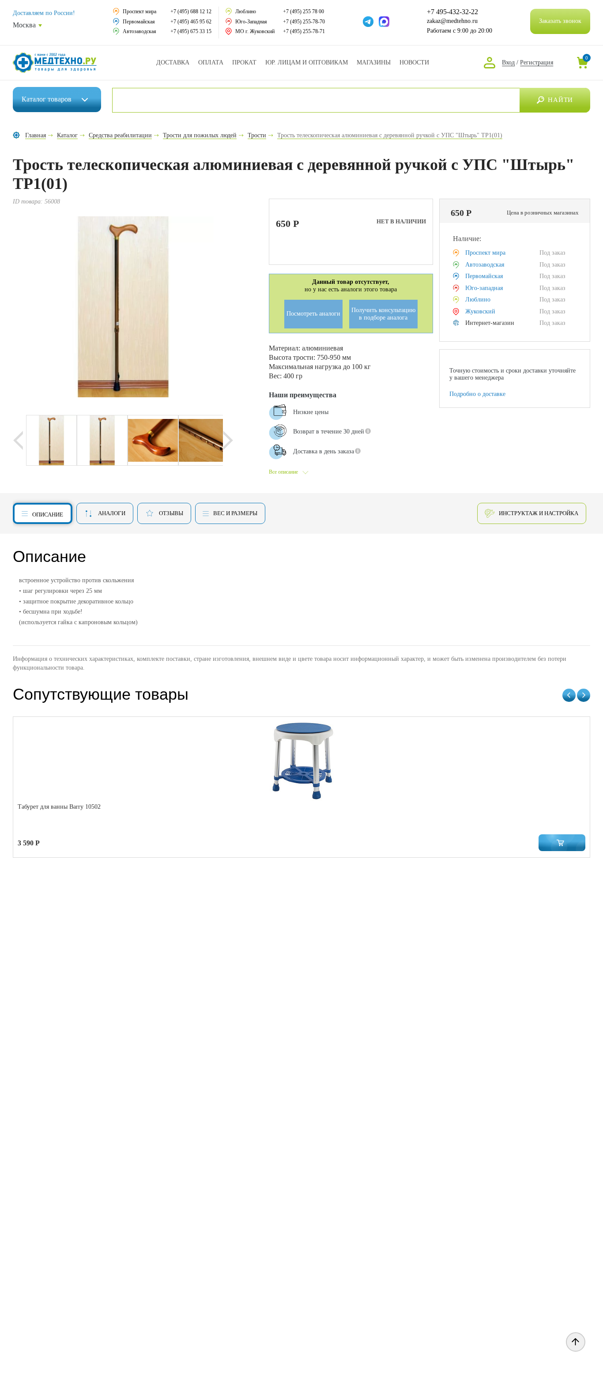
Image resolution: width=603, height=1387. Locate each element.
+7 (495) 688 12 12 (190, 11)
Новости (414, 62)
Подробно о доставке (477, 394)
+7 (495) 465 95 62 (190, 22)
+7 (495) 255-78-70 (304, 22)
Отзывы (171, 513)
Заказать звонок (560, 21)
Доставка (172, 62)
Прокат (244, 62)
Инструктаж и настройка (538, 513)
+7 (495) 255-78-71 (304, 31)
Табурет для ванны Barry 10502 (59, 806)
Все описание (283, 472)
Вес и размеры (235, 513)
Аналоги (111, 513)
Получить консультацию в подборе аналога (383, 314)
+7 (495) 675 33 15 (190, 31)
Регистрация (536, 62)
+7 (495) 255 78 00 (303, 11)
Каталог (47, 99)
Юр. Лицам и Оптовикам (306, 62)
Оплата (210, 62)
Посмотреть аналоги (313, 313)
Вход (508, 62)
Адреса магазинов (374, 62)
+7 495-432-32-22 (452, 11)
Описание (47, 514)
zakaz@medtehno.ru (452, 21)
